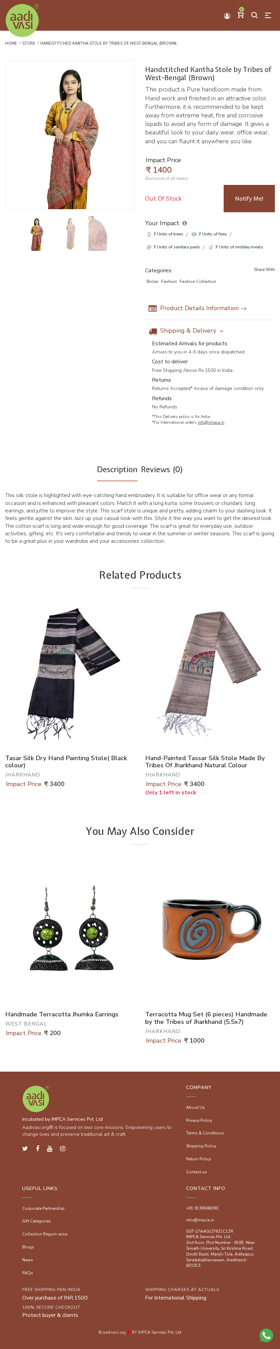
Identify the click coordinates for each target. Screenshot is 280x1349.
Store (28, 43)
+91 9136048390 (202, 1208)
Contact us (196, 1172)
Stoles (152, 281)
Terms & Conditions (205, 1133)
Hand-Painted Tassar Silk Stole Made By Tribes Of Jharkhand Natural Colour (205, 762)
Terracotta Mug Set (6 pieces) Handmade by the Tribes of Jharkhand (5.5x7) (206, 1018)
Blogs (28, 1247)
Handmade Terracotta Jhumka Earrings (61, 1014)
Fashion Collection (198, 281)
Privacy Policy (199, 1120)
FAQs (27, 1273)
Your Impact (162, 223)
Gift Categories (36, 1221)
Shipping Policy (201, 1146)
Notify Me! (249, 198)
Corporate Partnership (43, 1208)
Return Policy (198, 1159)
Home (11, 43)
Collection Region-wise (44, 1234)
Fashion (169, 281)
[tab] (117, 472)
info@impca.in (211, 422)
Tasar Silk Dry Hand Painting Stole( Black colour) (66, 762)
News (27, 1260)
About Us (195, 1107)
